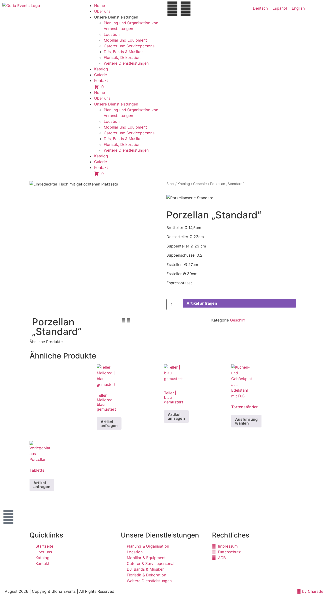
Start (170, 184)
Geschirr (200, 184)
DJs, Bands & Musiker (123, 51)
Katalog (101, 69)
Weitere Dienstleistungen (126, 63)
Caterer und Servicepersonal (130, 45)
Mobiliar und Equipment (125, 40)
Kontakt (101, 80)
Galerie (100, 74)
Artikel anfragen (202, 303)
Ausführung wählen (246, 421)
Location (112, 34)
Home (99, 5)
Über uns (102, 11)
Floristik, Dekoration (122, 57)
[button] (123, 320)
